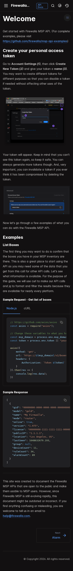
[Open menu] (6, 5)
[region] (36, 350)
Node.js (12, 308)
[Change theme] (59, 5)
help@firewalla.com (16, 516)
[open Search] (52, 5)
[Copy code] (61, 322)
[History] (67, 5)
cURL (27, 308)
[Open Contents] (67, 17)
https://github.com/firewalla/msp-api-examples (35, 41)
